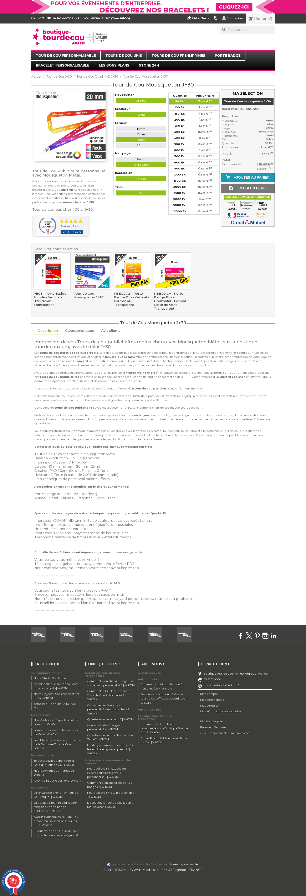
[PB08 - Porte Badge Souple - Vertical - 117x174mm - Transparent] (52, 270)
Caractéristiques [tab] (79, 331)
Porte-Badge (45, 494)
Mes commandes (212, 699)
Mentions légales (211, 721)
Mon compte (209, 694)
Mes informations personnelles (220, 711)
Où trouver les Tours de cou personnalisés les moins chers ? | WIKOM (108, 709)
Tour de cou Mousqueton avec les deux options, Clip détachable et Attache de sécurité (136, 435)
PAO (53, 471)
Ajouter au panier (248, 177)
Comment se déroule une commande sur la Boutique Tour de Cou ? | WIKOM (164, 728)
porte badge (225, 361)
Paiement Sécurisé (213, 727)
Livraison (41, 475)
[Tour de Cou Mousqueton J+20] (92, 270)
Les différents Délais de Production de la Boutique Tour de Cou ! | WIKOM (57, 744)
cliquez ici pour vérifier (183, 864)
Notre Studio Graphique (50, 678)
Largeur (41, 466)
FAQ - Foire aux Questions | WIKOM (57, 780)
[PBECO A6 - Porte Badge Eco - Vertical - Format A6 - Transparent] (132, 270)
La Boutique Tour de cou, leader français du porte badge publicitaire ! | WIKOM (55, 807)
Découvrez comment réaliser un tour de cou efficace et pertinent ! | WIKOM (164, 698)
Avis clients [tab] (111, 331)
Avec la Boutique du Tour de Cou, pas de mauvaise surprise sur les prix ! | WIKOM (56, 821)
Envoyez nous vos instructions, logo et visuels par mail (79, 595)
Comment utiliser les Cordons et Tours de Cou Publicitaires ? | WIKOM (109, 695)
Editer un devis (248, 188)
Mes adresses (209, 705)
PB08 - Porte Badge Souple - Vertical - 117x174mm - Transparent (50, 299)
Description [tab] (48, 331)
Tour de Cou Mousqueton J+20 (88, 295)
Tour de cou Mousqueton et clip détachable (192, 431)
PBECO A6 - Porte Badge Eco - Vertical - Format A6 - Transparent (131, 299)
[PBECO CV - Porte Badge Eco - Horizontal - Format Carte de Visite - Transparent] (172, 270)
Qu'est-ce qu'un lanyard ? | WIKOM (110, 719)
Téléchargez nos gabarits (55, 564)
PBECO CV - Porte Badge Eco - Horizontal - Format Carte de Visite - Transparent (170, 301)
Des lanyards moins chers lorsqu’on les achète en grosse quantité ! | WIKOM (110, 749)
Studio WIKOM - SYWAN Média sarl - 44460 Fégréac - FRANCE (153, 870)
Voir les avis (72, 232)
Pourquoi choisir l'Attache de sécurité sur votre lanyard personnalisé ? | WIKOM (106, 773)
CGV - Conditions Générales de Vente (225, 733)
